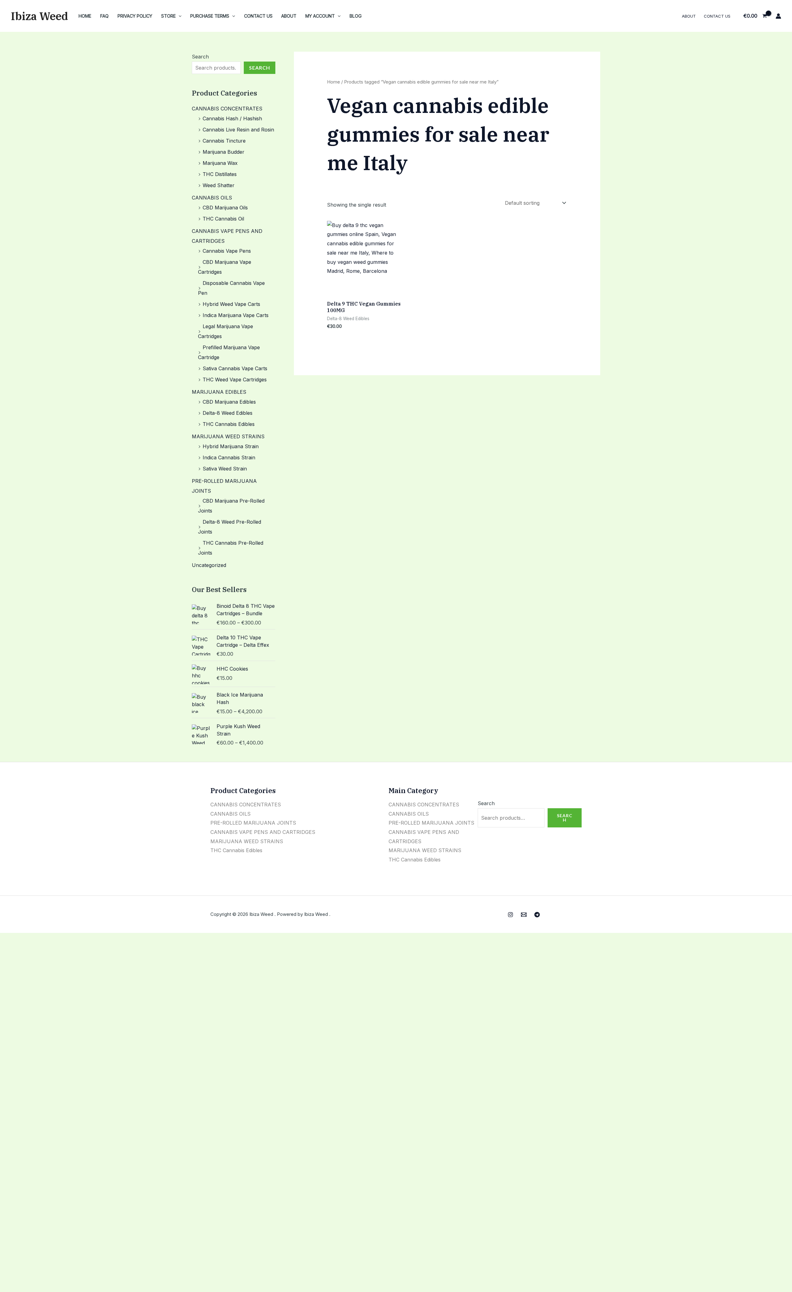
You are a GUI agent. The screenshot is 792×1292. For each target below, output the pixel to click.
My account (320, 16)
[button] (179, 16)
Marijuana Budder (223, 152)
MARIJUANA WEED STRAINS (228, 436)
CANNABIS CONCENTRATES (227, 108)
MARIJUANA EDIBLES (219, 392)
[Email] (524, 914)
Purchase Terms (209, 16)
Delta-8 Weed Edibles (227, 413)
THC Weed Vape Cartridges (235, 379)
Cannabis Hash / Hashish (232, 118)
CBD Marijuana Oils (225, 207)
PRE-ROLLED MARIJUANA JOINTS (253, 823)
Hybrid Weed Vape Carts (231, 304)
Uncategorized (209, 565)
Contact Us (258, 16)
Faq (104, 16)
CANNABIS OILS (212, 198)
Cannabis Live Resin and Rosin (238, 130)
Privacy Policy (135, 16)
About (288, 16)
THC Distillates (220, 174)
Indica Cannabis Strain (229, 457)
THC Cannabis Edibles (229, 424)
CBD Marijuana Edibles (229, 402)
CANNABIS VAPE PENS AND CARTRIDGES (262, 832)
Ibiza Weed (39, 16)
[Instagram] (510, 914)
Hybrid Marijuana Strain (231, 446)
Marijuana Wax (220, 163)
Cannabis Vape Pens (227, 251)
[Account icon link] (778, 16)
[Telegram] (537, 914)
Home (85, 16)
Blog (356, 16)
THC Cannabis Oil (223, 219)
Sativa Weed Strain (225, 469)
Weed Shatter (219, 185)
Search (200, 57)
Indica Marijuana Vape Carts (236, 315)
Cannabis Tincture (224, 141)
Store (168, 16)
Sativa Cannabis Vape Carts (235, 368)
